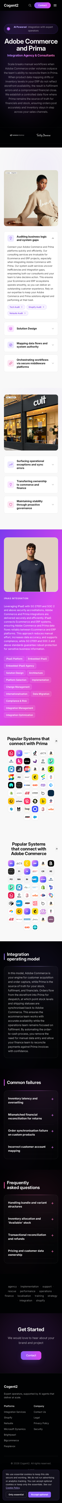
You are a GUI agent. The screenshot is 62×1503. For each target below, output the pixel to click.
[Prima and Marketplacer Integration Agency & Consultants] (19, 809)
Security (38, 1429)
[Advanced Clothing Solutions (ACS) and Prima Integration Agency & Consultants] (43, 753)
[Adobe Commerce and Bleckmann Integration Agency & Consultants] (27, 895)
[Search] (30, 5)
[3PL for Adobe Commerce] (11, 863)
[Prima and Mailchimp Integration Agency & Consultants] (35, 777)
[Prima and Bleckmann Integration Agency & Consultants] (43, 809)
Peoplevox (9, 1446)
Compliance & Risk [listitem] (16, 700)
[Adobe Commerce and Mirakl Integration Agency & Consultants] (51, 879)
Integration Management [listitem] (19, 708)
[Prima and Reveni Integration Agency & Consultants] (51, 761)
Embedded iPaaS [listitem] (37, 658)
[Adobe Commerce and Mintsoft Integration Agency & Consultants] (27, 887)
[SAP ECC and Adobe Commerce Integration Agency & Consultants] (19, 903)
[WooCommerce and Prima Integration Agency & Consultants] (43, 785)
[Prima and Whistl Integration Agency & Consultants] (51, 809)
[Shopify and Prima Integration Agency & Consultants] (11, 793)
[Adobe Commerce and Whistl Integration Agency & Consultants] (35, 895)
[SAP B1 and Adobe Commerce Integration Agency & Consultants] (35, 879)
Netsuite (8, 1423)
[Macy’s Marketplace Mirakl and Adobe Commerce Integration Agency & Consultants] (19, 919)
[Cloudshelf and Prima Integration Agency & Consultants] (27, 801)
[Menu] (55, 5)
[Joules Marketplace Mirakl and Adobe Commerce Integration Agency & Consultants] (35, 919)
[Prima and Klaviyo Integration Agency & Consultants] (27, 777)
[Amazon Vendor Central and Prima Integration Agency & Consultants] (43, 769)
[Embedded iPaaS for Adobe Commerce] (27, 911)
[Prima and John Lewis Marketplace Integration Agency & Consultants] (19, 785)
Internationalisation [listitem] (16, 693)
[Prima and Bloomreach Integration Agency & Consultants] (43, 801)
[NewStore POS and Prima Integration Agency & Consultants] (11, 753)
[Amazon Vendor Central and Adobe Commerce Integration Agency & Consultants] (43, 919)
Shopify (8, 1417)
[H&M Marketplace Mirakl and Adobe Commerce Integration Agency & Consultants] (11, 919)
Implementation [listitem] (40, 679)
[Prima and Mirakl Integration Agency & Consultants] (11, 761)
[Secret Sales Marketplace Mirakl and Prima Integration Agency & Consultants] (27, 769)
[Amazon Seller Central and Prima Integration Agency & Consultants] (51, 753)
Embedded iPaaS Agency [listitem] (20, 665)
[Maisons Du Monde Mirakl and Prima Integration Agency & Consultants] (35, 793)
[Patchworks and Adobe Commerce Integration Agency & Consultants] (19, 911)
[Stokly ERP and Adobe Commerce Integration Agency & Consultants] (51, 895)
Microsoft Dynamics (14, 1429)
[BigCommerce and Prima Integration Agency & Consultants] (19, 769)
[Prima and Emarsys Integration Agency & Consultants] (43, 777)
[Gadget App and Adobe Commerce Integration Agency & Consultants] (11, 903)
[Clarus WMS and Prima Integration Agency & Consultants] (51, 793)
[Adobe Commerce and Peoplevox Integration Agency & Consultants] (35, 887)
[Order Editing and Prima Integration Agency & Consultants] (51, 769)
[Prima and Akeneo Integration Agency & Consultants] (35, 761)
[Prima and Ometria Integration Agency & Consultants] (51, 801)
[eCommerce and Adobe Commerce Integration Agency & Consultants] (43, 879)
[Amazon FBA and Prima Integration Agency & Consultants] (35, 769)
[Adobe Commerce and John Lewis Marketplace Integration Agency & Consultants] (11, 871)
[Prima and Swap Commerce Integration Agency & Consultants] (27, 809)
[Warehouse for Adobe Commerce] (27, 871)
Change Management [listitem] (18, 686)
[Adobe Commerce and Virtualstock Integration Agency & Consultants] (51, 911)
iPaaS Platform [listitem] (14, 658)
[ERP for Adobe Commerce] (35, 863)
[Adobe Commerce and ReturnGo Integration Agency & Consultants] (19, 887)
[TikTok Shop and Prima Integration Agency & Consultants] (35, 753)
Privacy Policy (41, 1423)
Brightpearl (10, 1434)
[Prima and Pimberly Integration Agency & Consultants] (11, 809)
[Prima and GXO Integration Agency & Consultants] (35, 785)
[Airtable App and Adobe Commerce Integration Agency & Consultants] (11, 911)
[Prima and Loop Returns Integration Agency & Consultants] (35, 809)
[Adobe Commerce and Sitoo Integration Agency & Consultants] (19, 895)
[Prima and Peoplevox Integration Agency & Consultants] (27, 753)
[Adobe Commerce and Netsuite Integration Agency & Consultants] (35, 871)
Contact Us (40, 1411)
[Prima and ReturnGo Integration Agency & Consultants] (11, 769)
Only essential (16, 1494)
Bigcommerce (11, 1440)
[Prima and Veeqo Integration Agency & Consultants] (27, 785)
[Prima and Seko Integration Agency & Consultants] (27, 817)
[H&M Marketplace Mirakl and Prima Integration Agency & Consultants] (27, 793)
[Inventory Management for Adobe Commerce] (43, 911)
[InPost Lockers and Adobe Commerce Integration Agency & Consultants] (27, 863)
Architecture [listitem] (36, 672)
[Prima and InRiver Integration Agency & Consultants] (27, 761)
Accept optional (39, 1494)
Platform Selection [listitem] (16, 679)
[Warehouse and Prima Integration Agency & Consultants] (19, 753)
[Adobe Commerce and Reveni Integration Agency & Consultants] (11, 887)
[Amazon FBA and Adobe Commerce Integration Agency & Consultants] (51, 903)
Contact (42, 5)
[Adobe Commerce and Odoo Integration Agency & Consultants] (51, 919)
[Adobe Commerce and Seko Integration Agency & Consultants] (27, 903)
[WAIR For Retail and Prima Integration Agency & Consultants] (11, 785)
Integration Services (15, 1411)
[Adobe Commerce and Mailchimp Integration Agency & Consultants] (35, 911)
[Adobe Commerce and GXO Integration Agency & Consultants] (27, 927)
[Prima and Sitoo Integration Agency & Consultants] (43, 761)
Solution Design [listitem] (14, 672)
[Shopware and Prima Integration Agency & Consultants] (51, 785)
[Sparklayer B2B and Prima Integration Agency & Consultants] (51, 777)
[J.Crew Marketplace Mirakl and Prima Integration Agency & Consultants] (19, 793)
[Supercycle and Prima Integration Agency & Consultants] (35, 801)
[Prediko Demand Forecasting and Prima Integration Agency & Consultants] (19, 761)
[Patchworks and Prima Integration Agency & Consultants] (11, 801)
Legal (37, 1417)
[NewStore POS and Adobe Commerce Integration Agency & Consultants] (11, 895)
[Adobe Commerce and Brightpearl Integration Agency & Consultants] (51, 863)
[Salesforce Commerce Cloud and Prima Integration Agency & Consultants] (35, 817)
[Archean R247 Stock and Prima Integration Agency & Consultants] (19, 801)
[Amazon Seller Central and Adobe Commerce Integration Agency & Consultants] (43, 863)
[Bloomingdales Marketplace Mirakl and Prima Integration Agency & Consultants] (43, 793)
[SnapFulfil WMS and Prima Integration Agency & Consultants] (11, 777)
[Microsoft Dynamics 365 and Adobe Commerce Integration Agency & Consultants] (51, 887)
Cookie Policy (13, 1487)
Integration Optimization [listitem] (19, 715)
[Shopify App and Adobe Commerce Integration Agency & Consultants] (43, 887)
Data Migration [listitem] (41, 693)
